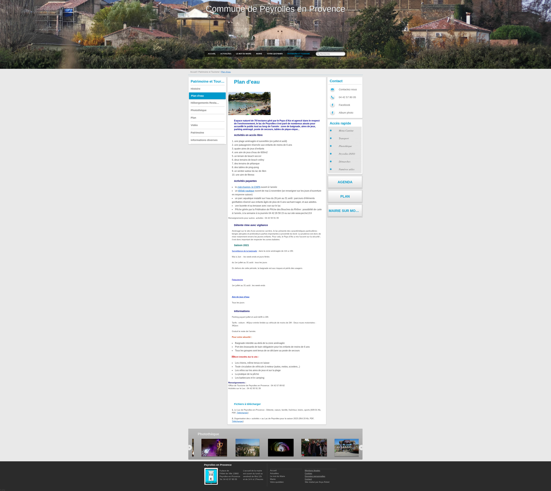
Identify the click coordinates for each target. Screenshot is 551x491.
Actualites (225, 54)
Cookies (308, 473)
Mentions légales (312, 470)
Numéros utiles (346, 169)
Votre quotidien (275, 54)
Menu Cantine (346, 130)
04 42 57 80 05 (347, 97)
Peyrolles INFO (347, 153)
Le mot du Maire (243, 54)
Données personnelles (315, 476)
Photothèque (345, 146)
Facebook (344, 105)
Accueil (212, 54)
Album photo (346, 112)
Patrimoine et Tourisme (298, 54)
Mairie (259, 54)
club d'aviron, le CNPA (248, 187)
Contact (308, 479)
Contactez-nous (348, 89)
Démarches (344, 161)
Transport (344, 138)
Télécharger (242, 413)
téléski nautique (246, 191)
